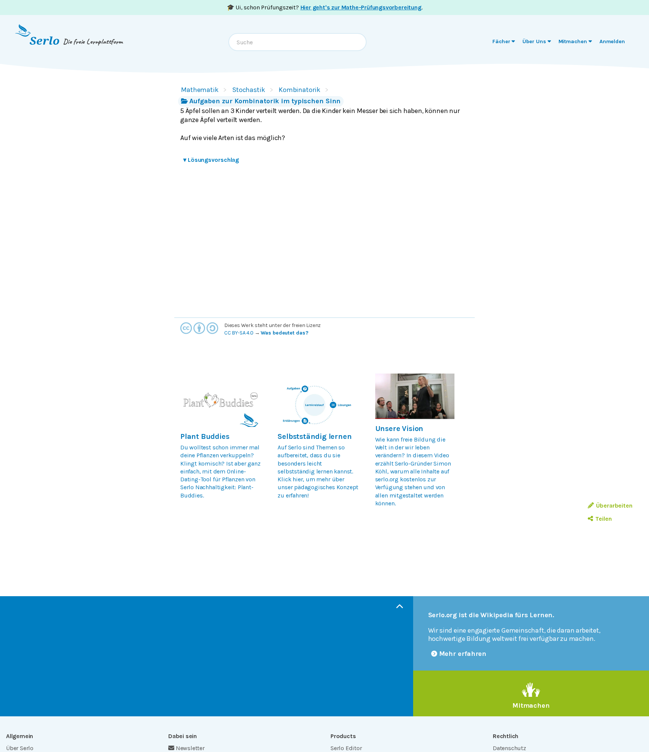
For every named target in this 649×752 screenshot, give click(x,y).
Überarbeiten (614, 505)
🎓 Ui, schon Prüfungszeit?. (325, 7)
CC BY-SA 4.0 (239, 333)
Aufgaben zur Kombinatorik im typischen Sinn (265, 101)
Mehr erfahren (463, 654)
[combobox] (297, 42)
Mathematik (200, 90)
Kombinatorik (299, 90)
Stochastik (248, 90)
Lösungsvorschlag (211, 159)
